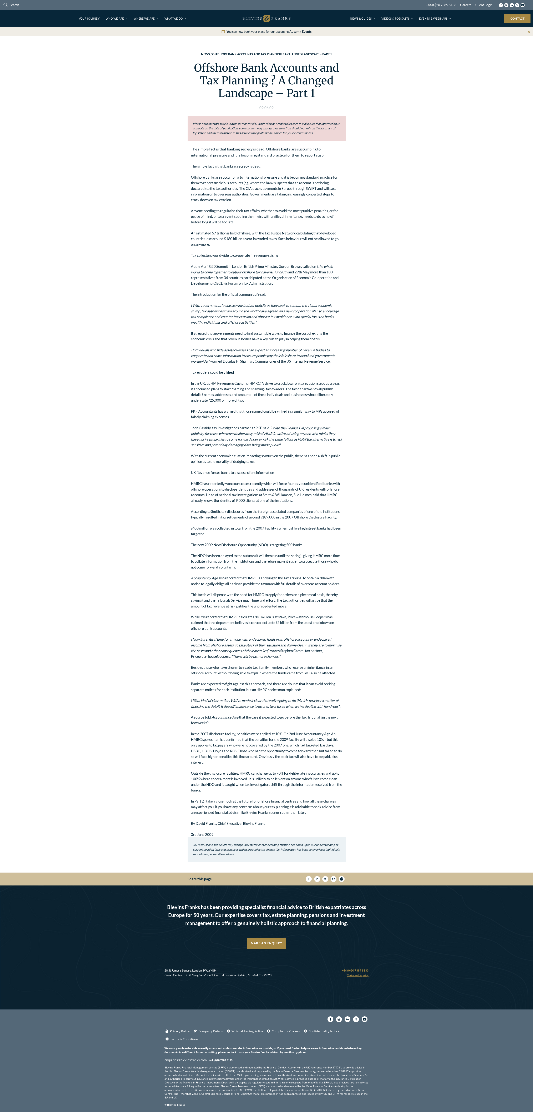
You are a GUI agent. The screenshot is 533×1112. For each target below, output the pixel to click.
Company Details (210, 1031)
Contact (517, 18)
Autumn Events (300, 31)
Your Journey (89, 18)
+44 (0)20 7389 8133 (441, 5)
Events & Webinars (433, 18)
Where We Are (144, 18)
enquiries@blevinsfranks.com (185, 1060)
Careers (465, 5)
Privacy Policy (180, 1031)
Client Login (484, 5)
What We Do (173, 18)
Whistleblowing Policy (247, 1031)
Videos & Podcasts (395, 18)
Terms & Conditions (184, 1039)
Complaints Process (286, 1031)
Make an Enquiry (266, 943)
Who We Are (115, 18)
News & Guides (361, 18)
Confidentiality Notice (324, 1031)
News (205, 54)
